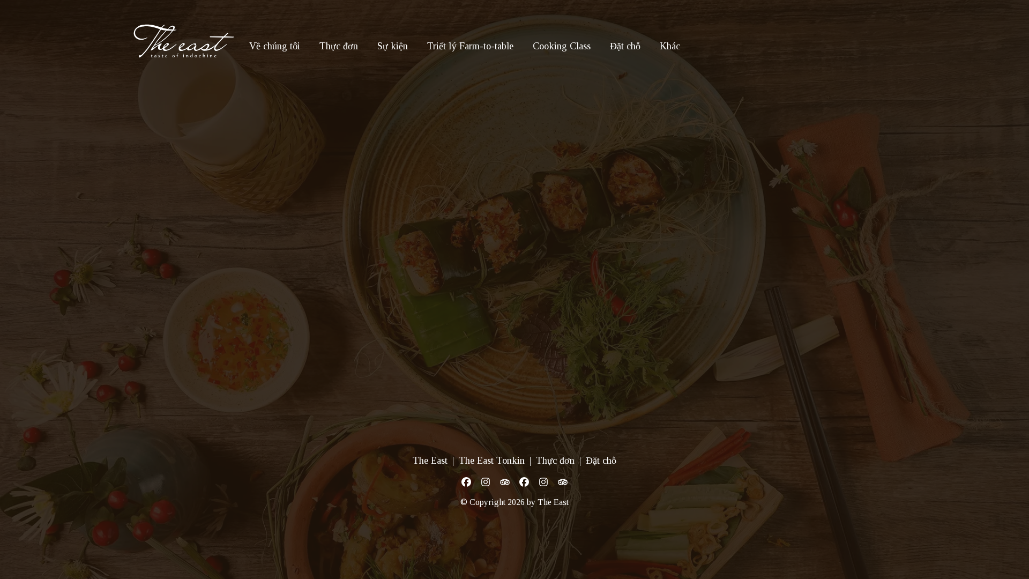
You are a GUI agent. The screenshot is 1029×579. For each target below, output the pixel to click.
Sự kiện (392, 46)
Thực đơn (338, 46)
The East (430, 460)
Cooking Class (562, 46)
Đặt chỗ (625, 46)
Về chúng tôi (274, 46)
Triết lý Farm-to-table (470, 46)
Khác (670, 46)
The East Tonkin (492, 460)
